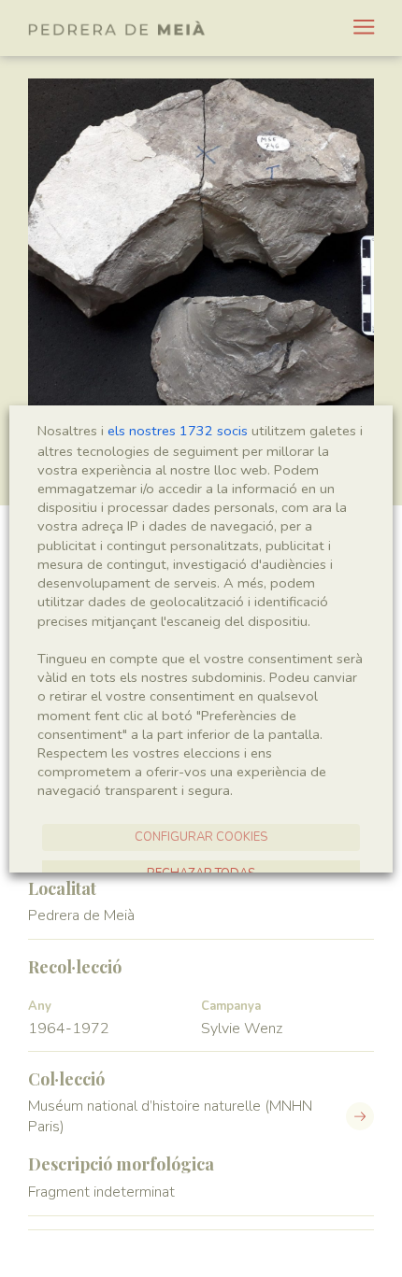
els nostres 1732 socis (178, 430)
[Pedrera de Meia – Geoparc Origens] (117, 28)
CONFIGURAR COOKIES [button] (201, 837)
